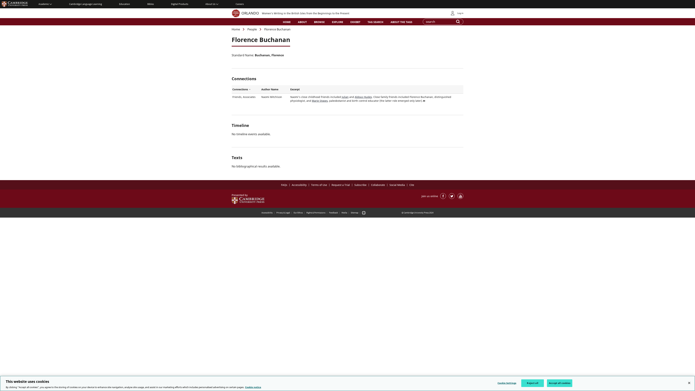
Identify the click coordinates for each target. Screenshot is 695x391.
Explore (337, 22)
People (252, 29)
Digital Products (179, 4)
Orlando (250, 13)
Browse (319, 22)
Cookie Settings (507, 382)
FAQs (284, 185)
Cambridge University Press (15, 4)
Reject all (532, 382)
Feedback (333, 212)
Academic (44, 4)
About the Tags (401, 22)
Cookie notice (253, 387)
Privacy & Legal (283, 212)
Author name (269, 89)
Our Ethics (298, 212)
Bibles (150, 4)
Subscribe (360, 185)
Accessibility (299, 185)
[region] (347, 383)
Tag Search (375, 22)
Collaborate (378, 185)
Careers (240, 4)
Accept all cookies (559, 382)
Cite (411, 185)
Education (124, 4)
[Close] (689, 383)
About (302, 22)
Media (344, 212)
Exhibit (355, 22)
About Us (210, 4)
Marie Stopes (320, 100)
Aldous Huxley (363, 97)
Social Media (397, 185)
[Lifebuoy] (364, 213)
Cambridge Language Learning (85, 4)
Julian (345, 97)
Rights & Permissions (315, 212)
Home (287, 22)
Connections (246, 89)
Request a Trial (341, 185)
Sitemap (354, 212)
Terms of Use (319, 185)
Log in (460, 13)
